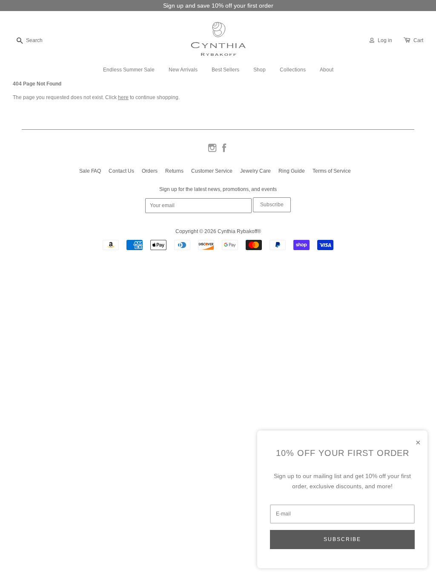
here (123, 97)
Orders (150, 171)
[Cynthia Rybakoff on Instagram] (212, 151)
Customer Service (211, 171)
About (326, 70)
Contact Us (121, 171)
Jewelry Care (255, 171)
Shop (259, 70)
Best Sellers (225, 70)
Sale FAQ (90, 171)
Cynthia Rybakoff (237, 231)
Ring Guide (291, 171)
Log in (385, 40)
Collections (293, 70)
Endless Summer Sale (129, 70)
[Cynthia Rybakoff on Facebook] (224, 151)
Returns (174, 171)
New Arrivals (183, 70)
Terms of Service (332, 171)
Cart (418, 40)
